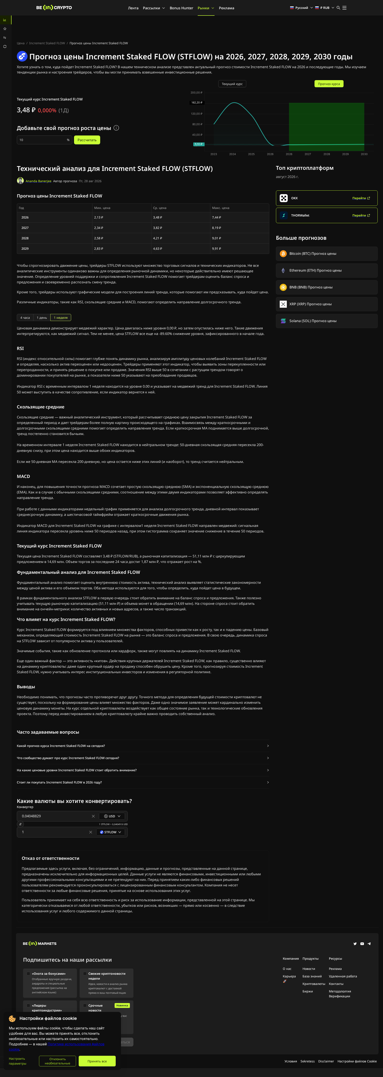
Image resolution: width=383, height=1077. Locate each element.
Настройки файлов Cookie (357, 1061)
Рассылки (151, 8)
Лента (133, 8)
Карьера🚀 (289, 978)
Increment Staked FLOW (47, 43)
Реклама (226, 8)
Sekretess (308, 1061)
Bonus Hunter (181, 8)
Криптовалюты (314, 984)
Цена (21, 43)
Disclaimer (326, 1061)
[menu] (6, 33)
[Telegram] (369, 944)
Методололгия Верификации (340, 993)
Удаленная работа (343, 976)
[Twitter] (355, 944)
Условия (291, 1061)
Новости (309, 969)
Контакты (336, 984)
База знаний (312, 976)
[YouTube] (362, 944)
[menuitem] (6, 19)
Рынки (203, 8)
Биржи (308, 991)
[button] (143, 746)
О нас (287, 969)
